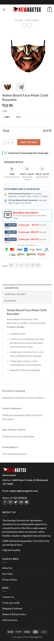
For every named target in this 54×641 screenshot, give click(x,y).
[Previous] (7, 55)
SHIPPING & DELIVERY (15, 294)
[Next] (47, 55)
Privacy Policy (9, 579)
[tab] (27, 288)
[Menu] (4, 9)
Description (11, 288)
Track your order (11, 602)
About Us (7, 567)
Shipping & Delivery (12, 608)
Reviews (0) (10, 301)
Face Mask (32, 20)
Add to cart (28, 142)
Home (19, 20)
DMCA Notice (9, 620)
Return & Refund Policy (14, 614)
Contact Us (8, 596)
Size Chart (7, 573)
